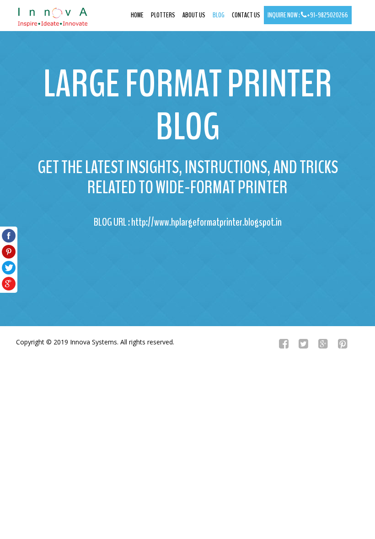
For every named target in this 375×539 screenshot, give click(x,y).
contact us (246, 15)
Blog (219, 15)
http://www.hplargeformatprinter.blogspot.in (206, 222)
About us (193, 15)
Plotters (163, 15)
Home (137, 15)
